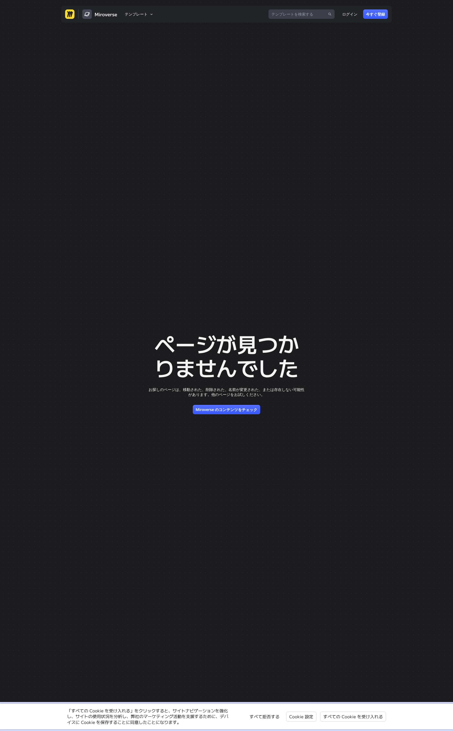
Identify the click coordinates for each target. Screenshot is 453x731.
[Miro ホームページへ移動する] (70, 14)
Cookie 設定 (301, 717)
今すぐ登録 (375, 14)
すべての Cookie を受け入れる (353, 717)
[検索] (330, 14)
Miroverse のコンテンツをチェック (226, 409)
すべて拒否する (265, 717)
